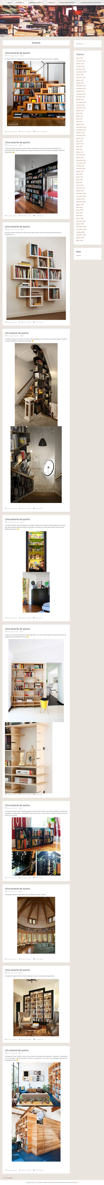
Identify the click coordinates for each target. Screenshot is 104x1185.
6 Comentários (39, 215)
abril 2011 (79, 182)
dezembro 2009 (81, 226)
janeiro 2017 (80, 80)
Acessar (78, 255)
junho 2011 (79, 177)
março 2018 (79, 74)
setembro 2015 (80, 94)
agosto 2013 (80, 110)
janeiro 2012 (80, 157)
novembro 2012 (81, 130)
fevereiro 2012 (80, 155)
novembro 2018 (81, 72)
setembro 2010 (80, 202)
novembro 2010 (81, 196)
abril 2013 (79, 121)
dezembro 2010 (81, 193)
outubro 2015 (80, 91)
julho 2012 (79, 141)
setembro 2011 (80, 168)
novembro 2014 (81, 102)
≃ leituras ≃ (51, 2)
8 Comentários (39, 878)
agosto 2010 (80, 204)
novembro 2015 (81, 88)
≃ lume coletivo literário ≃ (67, 2)
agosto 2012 (80, 138)
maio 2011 (79, 179)
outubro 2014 (80, 105)
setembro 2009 (81, 235)
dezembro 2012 (81, 127)
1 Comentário (38, 508)
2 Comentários (39, 322)
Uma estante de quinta (17, 53)
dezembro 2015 (81, 86)
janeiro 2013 (80, 124)
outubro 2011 (80, 166)
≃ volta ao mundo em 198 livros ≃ (91, 2)
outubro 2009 (80, 232)
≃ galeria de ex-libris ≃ (35, 2)
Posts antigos (8, 1178)
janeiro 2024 (80, 63)
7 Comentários (39, 959)
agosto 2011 (80, 171)
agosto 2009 (80, 237)
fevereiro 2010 (80, 221)
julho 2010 (79, 207)
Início (10, 2)
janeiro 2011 (80, 191)
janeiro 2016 (80, 83)
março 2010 (79, 218)
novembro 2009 (81, 229)
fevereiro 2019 (80, 69)
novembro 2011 (81, 163)
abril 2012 (79, 149)
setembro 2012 (81, 135)
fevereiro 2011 (80, 188)
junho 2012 (79, 144)
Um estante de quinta (16, 333)
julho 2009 (79, 240)
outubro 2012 (80, 132)
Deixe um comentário (41, 131)
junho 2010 (79, 210)
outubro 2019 (80, 66)
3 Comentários (39, 1039)
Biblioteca (23, 131)
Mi (23, 56)
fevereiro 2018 (80, 77)
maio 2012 (79, 146)
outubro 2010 (80, 199)
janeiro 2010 (80, 224)
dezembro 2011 (81, 160)
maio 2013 (79, 119)
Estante (29, 131)
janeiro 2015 (80, 99)
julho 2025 (79, 58)
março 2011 (79, 185)
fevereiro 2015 (80, 97)
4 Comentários (39, 794)
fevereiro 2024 (80, 61)
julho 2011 (79, 174)
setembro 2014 (80, 108)
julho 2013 (79, 113)
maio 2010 (79, 213)
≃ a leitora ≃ (20, 2)
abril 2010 (79, 215)
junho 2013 (79, 116)
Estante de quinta (12, 131)
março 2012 (79, 152)
